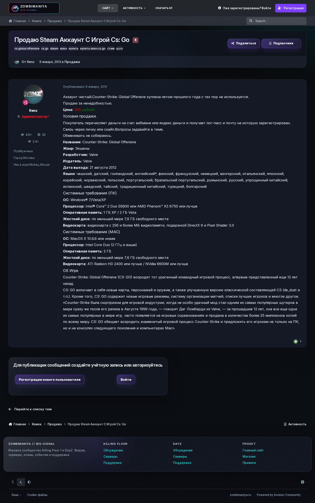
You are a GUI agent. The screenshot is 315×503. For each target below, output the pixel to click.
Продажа (72, 62)
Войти (126, 380)
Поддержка (113, 462)
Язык (15, 495)
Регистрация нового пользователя (50, 380)
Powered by (279, 495)
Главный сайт (253, 450)
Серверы (110, 456)
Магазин (249, 456)
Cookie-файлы (37, 495)
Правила (249, 462)
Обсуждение (113, 450)
